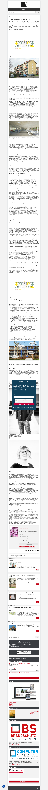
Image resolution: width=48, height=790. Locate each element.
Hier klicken (25, 400)
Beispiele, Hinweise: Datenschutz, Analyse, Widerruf (23, 407)
